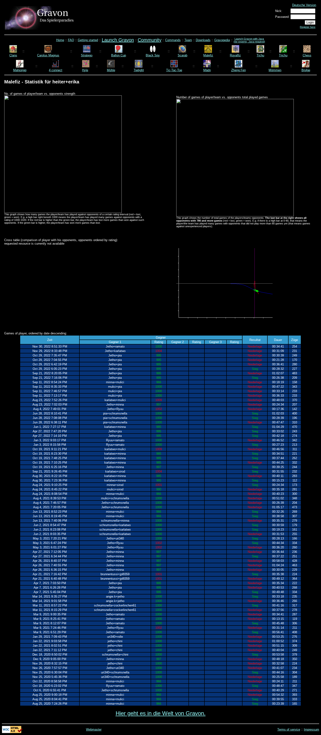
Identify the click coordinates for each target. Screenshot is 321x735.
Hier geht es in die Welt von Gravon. (161, 713)
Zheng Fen (238, 70)
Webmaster (94, 729)
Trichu (283, 55)
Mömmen (275, 70)
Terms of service (288, 729)
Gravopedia (222, 40)
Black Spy (153, 55)
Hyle (85, 70)
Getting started (88, 40)
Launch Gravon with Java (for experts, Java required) (249, 40)
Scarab (182, 55)
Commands (173, 40)
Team (188, 40)
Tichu (260, 55)
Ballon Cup (118, 55)
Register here (307, 27)
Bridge (305, 70)
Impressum (311, 729)
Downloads (203, 40)
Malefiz (208, 55)
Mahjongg (19, 70)
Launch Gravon (118, 40)
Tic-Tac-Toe (174, 70)
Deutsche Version (304, 5)
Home (60, 40)
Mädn (207, 70)
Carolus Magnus (48, 55)
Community (149, 40)
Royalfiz (235, 55)
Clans (13, 55)
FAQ (71, 40)
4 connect (55, 70)
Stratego (86, 55)
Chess (307, 55)
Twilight (139, 70)
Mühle (111, 70)
